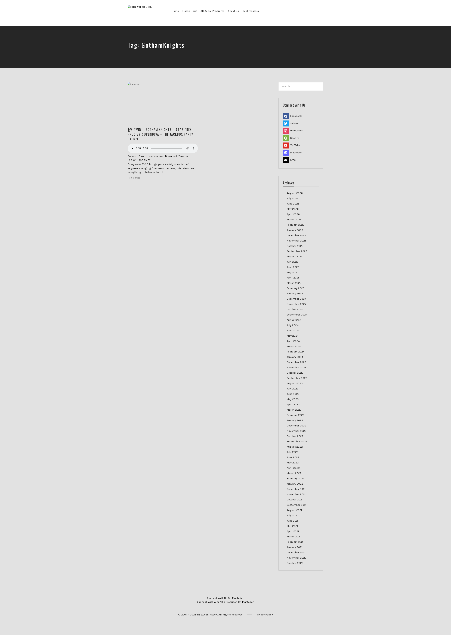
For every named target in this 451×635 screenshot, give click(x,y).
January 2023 (295, 420)
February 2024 (295, 351)
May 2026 (293, 208)
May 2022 (293, 462)
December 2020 (296, 552)
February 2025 (295, 288)
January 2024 (295, 356)
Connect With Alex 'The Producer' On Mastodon (225, 601)
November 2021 (296, 494)
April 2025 (293, 277)
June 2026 (293, 203)
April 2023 (293, 404)
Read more (135, 177)
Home (175, 11)
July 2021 (292, 515)
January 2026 (295, 230)
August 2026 (295, 193)
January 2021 (294, 547)
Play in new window (151, 156)
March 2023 (294, 409)
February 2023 (295, 415)
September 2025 (297, 251)
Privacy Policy (264, 614)
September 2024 (297, 314)
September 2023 (297, 378)
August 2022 (295, 446)
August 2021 (294, 510)
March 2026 (294, 219)
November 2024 (296, 304)
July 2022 (292, 452)
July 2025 (292, 261)
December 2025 (296, 235)
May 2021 (292, 526)
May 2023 (293, 399)
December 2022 (296, 425)
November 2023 (296, 367)
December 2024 (296, 298)
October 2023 (295, 372)
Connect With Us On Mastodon (225, 598)
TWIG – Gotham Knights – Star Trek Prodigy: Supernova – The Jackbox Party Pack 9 (160, 134)
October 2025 (295, 245)
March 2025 (294, 282)
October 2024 (295, 309)
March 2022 (294, 473)
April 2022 (293, 467)
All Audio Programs (212, 11)
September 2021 (297, 504)
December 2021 (296, 489)
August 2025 (294, 256)
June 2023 (293, 393)
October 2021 (295, 499)
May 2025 (292, 272)
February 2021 (295, 541)
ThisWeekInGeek (207, 614)
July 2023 (292, 388)
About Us (233, 11)
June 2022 (293, 457)
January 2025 (295, 293)
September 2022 (297, 441)
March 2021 (294, 536)
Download (171, 156)
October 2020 (295, 563)
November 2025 (296, 240)
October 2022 (295, 436)
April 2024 (293, 341)
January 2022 (295, 483)
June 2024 (293, 330)
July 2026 (292, 198)
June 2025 (293, 267)
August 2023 (295, 383)
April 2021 (293, 531)
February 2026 (295, 224)
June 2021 (293, 520)
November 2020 (296, 557)
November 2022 (296, 430)
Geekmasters (250, 11)
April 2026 (293, 214)
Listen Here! (189, 11)
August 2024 (295, 319)
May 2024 (293, 335)
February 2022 (295, 478)
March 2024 (294, 346)
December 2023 (296, 362)
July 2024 (292, 325)
